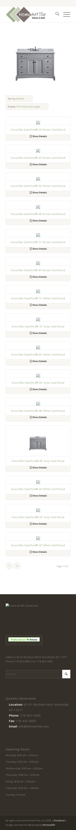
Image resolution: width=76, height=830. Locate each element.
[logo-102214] (31, 14)
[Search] (55, 14)
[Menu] (64, 14)
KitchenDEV (49, 824)
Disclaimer (59, 820)
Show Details (39, 136)
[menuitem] (55, 14)
